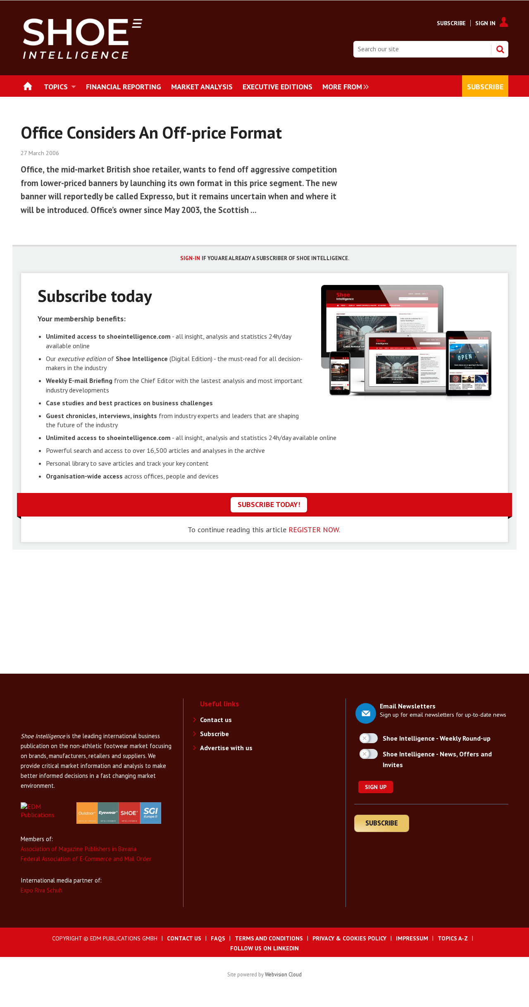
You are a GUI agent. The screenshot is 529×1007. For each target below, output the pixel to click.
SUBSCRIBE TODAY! (269, 504)
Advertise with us (226, 748)
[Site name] (54, 727)
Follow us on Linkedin (264, 948)
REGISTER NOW (313, 529)
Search (500, 49)
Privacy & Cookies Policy (349, 938)
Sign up (375, 787)
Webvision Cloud (283, 974)
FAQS (218, 938)
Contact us (216, 719)
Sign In (485, 23)
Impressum (412, 938)
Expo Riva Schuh (41, 890)
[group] (343, 86)
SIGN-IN (190, 258)
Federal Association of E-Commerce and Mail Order (86, 859)
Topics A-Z (453, 938)
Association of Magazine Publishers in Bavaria (78, 849)
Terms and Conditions (269, 938)
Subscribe (451, 23)
